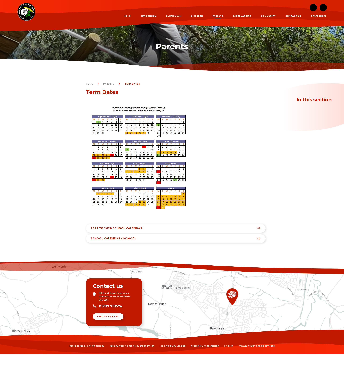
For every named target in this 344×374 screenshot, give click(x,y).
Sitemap (228, 346)
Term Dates (132, 84)
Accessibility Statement (205, 346)
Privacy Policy (247, 346)
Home (89, 84)
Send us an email (108, 316)
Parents (108, 84)
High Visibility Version (173, 346)
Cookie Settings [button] (265, 346)
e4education (147, 346)
